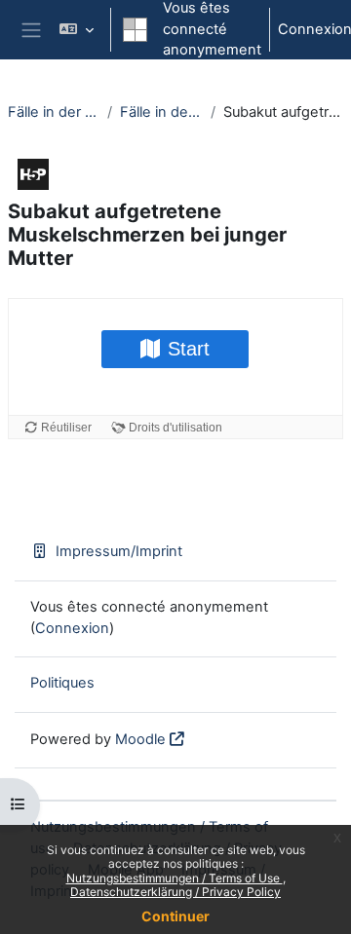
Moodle (140, 739)
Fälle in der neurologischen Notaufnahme (53, 112)
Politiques (62, 682)
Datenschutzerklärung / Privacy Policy (175, 891)
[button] (76, 29)
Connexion (72, 628)
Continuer (175, 916)
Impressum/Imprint (119, 551)
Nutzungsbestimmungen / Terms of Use (174, 878)
